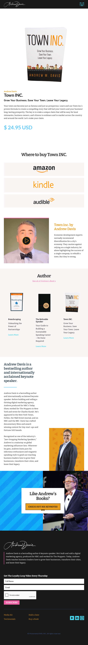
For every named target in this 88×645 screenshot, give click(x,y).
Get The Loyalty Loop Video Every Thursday (26, 576)
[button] (82, 4)
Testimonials (9, 619)
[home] (14, 4)
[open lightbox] (26, 240)
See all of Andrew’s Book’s (44, 281)
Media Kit (8, 615)
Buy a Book (34, 619)
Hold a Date (34, 615)
